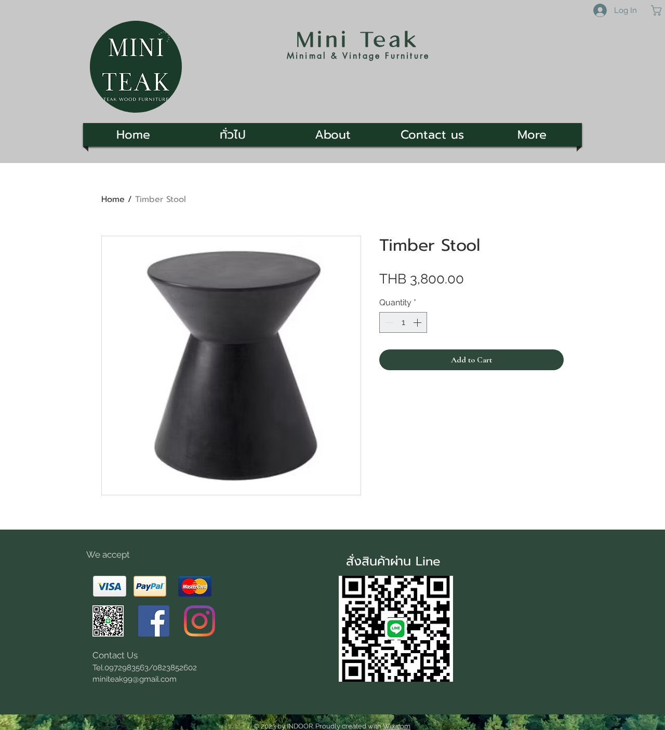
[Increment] (418, 322)
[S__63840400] (108, 621)
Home (113, 199)
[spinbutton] (403, 322)
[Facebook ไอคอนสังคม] (153, 621)
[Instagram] (199, 621)
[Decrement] (388, 322)
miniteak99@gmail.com (134, 679)
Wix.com (396, 726)
